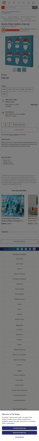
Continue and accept (19, 428)
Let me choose (19, 437)
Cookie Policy (11, 423)
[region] (19, 426)
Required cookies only (19, 432)
